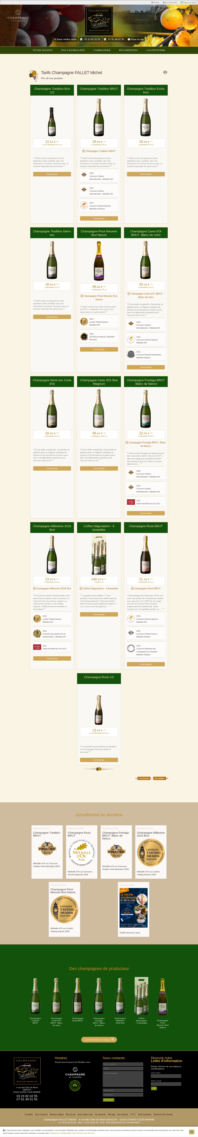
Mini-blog (112, 1114)
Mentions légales (57, 1114)
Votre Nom (156, 1073)
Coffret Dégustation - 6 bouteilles (100, 588)
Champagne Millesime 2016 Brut (53, 588)
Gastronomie (155, 50)
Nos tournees (123, 1114)
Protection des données (163, 1114)
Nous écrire (136, 39)
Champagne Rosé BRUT (147, 588)
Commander (101, 50)
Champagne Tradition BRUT (100, 151)
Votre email (156, 1081)
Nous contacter (41, 1114)
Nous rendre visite (66, 39)
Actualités (29, 1114)
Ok (192, 1132)
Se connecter (100, 1114)
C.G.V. (133, 1114)
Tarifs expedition (145, 1114)
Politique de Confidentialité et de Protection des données (72, 1133)
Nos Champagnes (73, 50)
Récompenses (128, 50)
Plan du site (71, 1114)
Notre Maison (42, 50)
